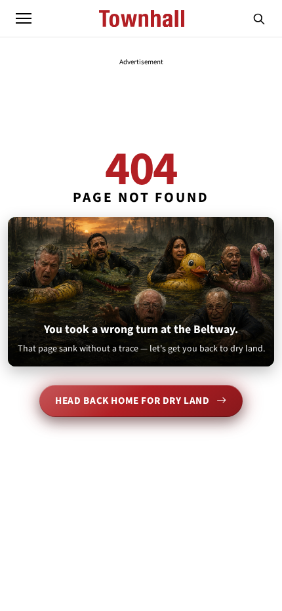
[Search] (259, 18)
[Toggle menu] (23, 18)
